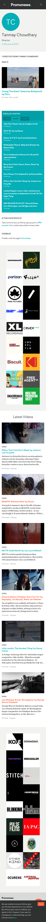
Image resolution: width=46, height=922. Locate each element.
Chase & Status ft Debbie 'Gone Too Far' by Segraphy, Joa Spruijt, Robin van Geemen (22, 598)
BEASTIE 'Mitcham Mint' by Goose (18, 501)
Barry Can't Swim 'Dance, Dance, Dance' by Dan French (21, 165)
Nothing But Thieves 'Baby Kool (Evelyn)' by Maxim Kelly (21, 146)
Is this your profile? (10, 44)
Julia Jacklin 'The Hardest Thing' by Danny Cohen (22, 649)
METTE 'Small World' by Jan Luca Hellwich (21, 550)
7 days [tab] (7, 119)
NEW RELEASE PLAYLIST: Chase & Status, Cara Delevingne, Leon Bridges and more (21, 204)
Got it (41, 904)
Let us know (26, 238)
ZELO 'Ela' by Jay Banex (13, 130)
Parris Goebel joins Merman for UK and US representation (21, 156)
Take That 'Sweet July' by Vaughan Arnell (21, 123)
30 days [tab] (15, 119)
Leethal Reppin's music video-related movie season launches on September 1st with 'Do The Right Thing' (23, 193)
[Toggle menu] (4, 4)
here (15, 917)
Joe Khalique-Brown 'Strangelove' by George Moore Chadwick (23, 701)
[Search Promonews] (41, 4)
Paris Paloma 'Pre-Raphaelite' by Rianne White (23, 174)
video (4, 446)
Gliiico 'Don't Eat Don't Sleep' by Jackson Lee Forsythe (22, 182)
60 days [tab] (25, 119)
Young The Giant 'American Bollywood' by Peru (22, 93)
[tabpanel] (23, 167)
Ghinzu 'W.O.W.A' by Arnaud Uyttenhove (20, 137)
